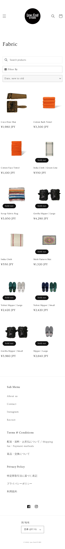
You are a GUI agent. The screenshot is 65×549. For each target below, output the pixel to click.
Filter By (13, 69)
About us (12, 396)
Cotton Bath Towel (42, 122)
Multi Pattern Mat (42, 259)
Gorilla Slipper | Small (12, 351)
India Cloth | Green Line (45, 168)
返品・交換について (18, 454)
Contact (11, 404)
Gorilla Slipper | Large (44, 213)
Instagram (13, 411)
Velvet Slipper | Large (11, 305)
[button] (4, 16)
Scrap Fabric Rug (9, 213)
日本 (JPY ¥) (30, 529)
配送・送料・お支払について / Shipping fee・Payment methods (30, 444)
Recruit (11, 419)
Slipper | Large (40, 351)
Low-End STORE (35, 542)
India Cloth (6, 259)
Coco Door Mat (8, 122)
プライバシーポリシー (19, 483)
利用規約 (12, 491)
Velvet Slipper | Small (44, 305)
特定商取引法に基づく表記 (22, 476)
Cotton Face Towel (10, 168)
